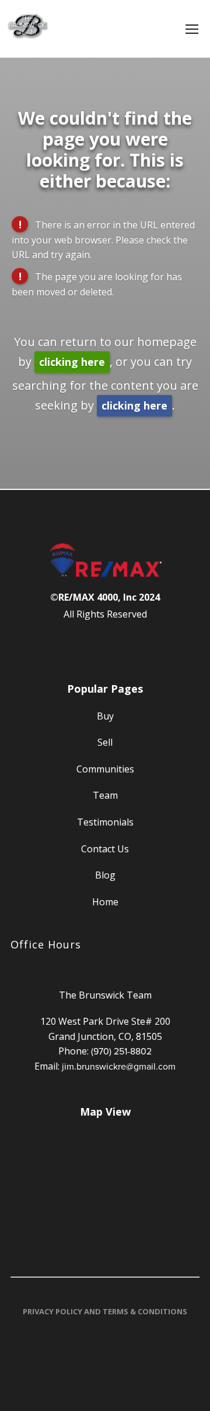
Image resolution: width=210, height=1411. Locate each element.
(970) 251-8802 (121, 1051)
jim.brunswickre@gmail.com (119, 1066)
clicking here (72, 362)
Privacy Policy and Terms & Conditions (105, 1311)
